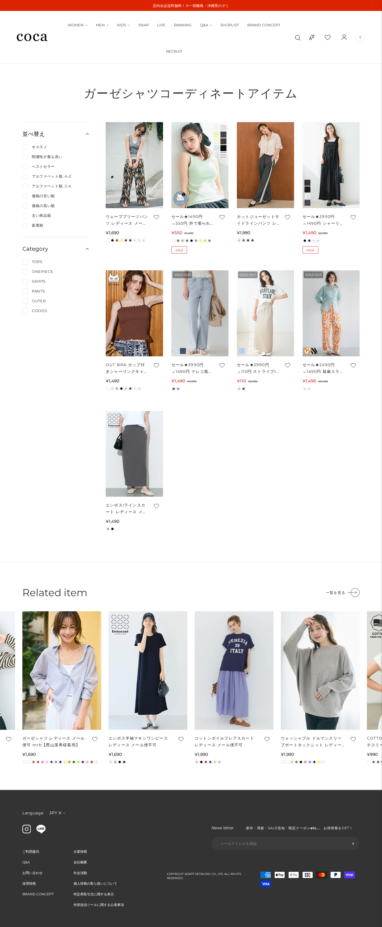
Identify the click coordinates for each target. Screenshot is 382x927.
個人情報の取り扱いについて (95, 883)
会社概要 (80, 862)
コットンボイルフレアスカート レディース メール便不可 (224, 741)
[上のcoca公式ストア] (41, 832)
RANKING (183, 25)
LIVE (161, 25)
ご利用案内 (30, 851)
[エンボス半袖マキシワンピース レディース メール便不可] (148, 670)
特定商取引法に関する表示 (94, 894)
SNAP (143, 25)
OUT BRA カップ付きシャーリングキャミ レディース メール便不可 (127, 368)
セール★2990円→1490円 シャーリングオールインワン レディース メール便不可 (323, 220)
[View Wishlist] (332, 37)
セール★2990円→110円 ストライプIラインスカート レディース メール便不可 (257, 368)
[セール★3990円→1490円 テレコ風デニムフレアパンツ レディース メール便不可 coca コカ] (200, 313)
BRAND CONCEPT (263, 25)
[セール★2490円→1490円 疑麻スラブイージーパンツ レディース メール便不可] (331, 313)
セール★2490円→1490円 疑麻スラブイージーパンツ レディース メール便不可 (323, 368)
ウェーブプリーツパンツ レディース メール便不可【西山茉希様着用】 (127, 220)
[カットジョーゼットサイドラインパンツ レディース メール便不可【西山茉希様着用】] (265, 165)
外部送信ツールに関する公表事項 (99, 905)
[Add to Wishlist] (156, 217)
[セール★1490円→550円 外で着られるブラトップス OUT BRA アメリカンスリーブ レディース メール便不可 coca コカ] (200, 165)
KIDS (121, 25)
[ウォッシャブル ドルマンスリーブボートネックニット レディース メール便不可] (320, 670)
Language (33, 813)
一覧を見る (335, 592)
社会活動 (80, 873)
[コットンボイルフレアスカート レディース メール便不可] (234, 670)
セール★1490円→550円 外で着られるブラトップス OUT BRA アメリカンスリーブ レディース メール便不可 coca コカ (192, 220)
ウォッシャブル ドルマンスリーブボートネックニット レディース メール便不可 (311, 742)
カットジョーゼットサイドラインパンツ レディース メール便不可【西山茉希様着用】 (258, 220)
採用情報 (29, 883)
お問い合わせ (32, 873)
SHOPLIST (229, 25)
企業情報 (80, 851)
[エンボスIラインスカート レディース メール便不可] (134, 454)
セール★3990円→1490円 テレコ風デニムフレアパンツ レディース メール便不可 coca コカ (192, 368)
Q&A (204, 25)
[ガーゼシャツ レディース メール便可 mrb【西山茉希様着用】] (61, 670)
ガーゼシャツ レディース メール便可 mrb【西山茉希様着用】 (53, 741)
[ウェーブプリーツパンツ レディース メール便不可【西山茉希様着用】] (134, 165)
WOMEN (76, 25)
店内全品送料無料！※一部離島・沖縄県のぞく (191, 5)
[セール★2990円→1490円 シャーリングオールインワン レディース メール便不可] (331, 165)
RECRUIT (174, 51)
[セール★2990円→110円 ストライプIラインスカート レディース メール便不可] (265, 313)
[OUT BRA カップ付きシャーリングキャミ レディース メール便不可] (134, 313)
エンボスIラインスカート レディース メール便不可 (126, 509)
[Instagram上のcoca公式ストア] (26, 832)
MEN (100, 25)
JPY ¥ (55, 813)
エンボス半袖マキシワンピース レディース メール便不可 (138, 741)
